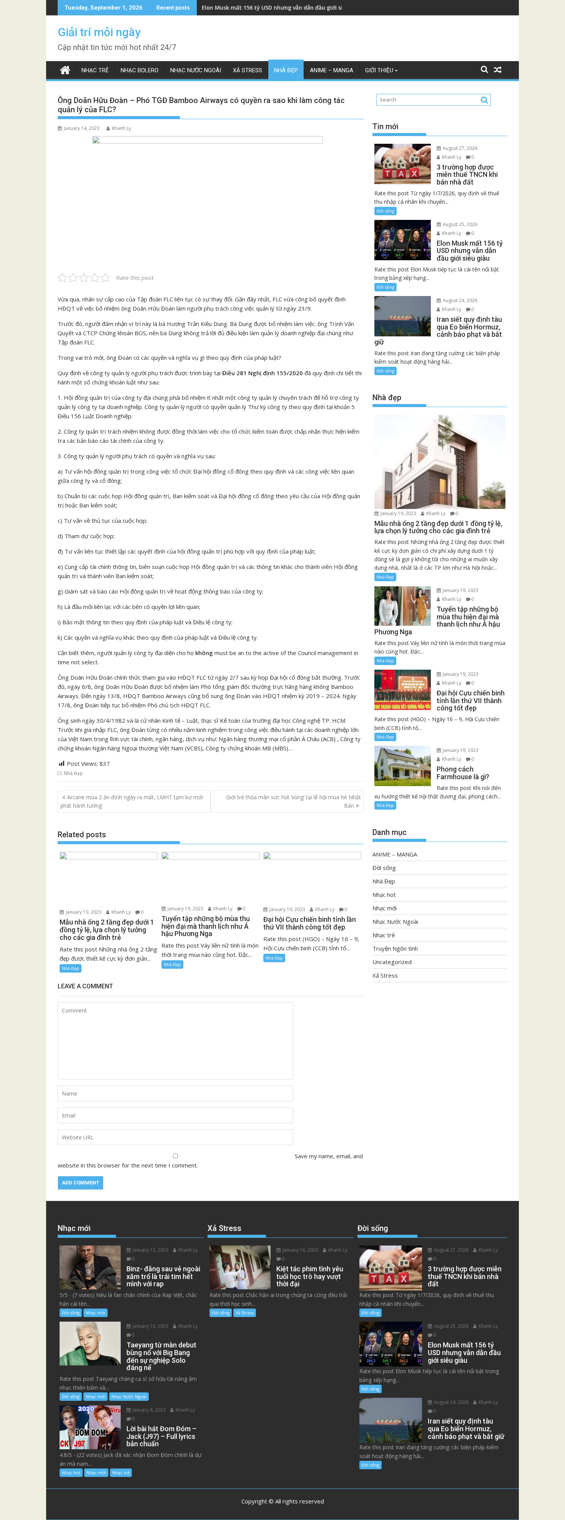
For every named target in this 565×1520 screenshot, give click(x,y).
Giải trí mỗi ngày (99, 32)
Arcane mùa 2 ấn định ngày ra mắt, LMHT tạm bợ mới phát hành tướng (131, 801)
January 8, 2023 (148, 1410)
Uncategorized (392, 962)
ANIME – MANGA (331, 70)
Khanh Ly (121, 128)
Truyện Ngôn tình (395, 948)
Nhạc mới (384, 908)
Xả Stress (247, 70)
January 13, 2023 (149, 1250)
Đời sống (385, 211)
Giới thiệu (379, 70)
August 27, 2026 (459, 148)
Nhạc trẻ (95, 70)
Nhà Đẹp (286, 70)
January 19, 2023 (83, 912)
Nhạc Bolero (139, 70)
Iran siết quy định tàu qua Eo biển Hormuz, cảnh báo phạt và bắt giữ (294, 7)
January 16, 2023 (299, 1250)
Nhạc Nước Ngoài (195, 70)
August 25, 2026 (459, 224)
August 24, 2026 (459, 300)
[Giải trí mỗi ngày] (65, 69)
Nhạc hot (384, 894)
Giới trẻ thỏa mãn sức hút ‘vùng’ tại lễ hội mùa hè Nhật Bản (293, 801)
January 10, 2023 (149, 1326)
